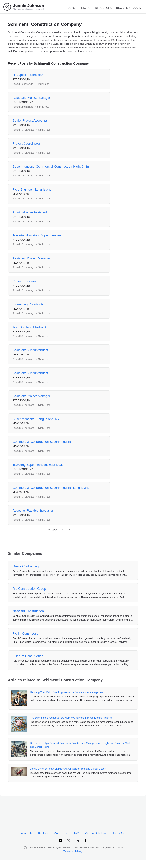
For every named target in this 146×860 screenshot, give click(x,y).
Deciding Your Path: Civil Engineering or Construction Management (67, 692)
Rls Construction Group (29, 589)
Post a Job (118, 833)
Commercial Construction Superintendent (42, 442)
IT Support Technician (28, 75)
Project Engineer (24, 281)
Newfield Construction (28, 611)
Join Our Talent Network (30, 327)
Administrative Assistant (30, 212)
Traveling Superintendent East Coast (38, 465)
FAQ (76, 833)
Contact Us (61, 833)
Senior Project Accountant (31, 120)
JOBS (71, 7)
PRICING (84, 7)
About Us (26, 833)
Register (43, 833)
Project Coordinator (26, 143)
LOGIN (137, 7)
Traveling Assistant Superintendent (37, 235)
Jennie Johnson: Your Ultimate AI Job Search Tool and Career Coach (68, 768)
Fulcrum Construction (28, 656)
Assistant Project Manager (31, 98)
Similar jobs (43, 84)
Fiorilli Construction (26, 633)
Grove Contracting (26, 566)
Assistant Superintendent (30, 350)
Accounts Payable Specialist (33, 510)
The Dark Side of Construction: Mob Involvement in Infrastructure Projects (71, 717)
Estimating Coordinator (29, 304)
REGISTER (123, 7)
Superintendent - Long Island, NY (36, 419)
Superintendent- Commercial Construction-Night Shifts (51, 166)
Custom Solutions (95, 833)
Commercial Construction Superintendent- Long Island (51, 488)
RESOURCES (103, 7)
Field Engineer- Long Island (32, 189)
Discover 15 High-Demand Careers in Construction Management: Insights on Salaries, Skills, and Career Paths (81, 745)
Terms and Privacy (73, 851)
